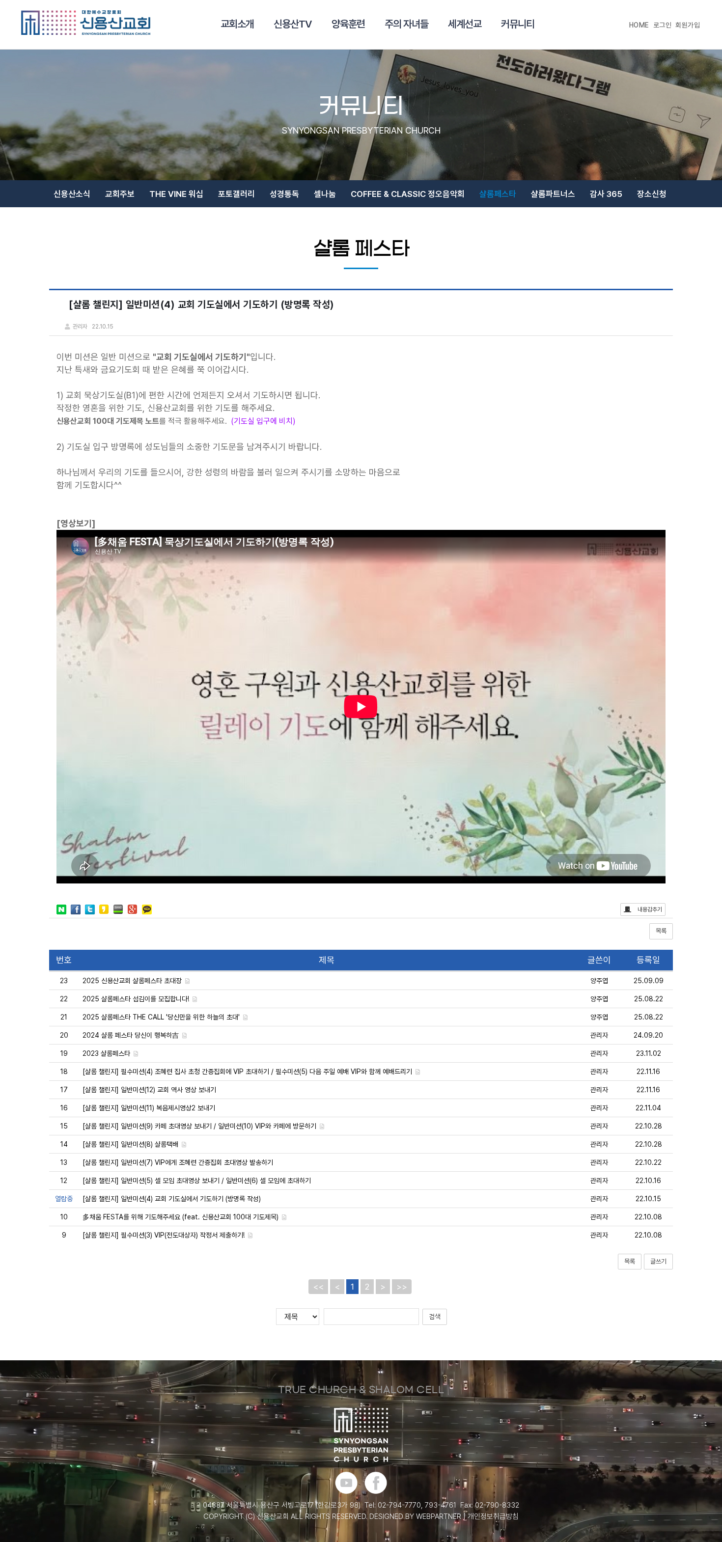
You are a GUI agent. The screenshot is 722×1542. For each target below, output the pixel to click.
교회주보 (120, 194)
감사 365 (606, 194)
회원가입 (687, 25)
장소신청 (651, 194)
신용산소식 (72, 194)
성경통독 (284, 194)
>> (401, 1287)
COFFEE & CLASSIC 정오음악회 (408, 194)
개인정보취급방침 (493, 1516)
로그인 (662, 25)
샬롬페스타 (497, 194)
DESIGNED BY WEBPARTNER (415, 1516)
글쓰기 (658, 1261)
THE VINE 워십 (176, 194)
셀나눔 (325, 194)
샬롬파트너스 (553, 194)
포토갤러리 (236, 194)
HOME (639, 25)
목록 (661, 931)
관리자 (599, 1035)
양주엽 (599, 981)
